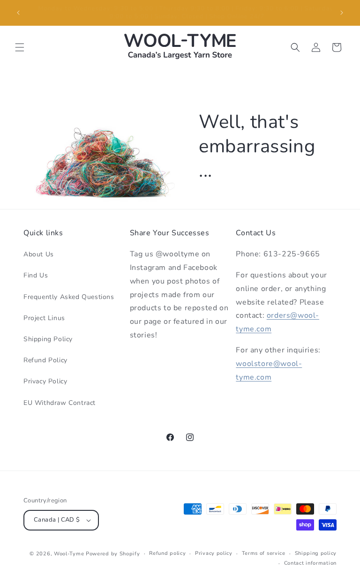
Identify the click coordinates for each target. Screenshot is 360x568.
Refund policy (167, 553)
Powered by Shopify (113, 553)
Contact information (310, 563)
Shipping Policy (48, 339)
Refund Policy (45, 360)
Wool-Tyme (69, 553)
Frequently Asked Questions (68, 296)
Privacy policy (213, 553)
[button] (19, 47)
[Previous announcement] (18, 12)
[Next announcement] (341, 12)
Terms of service (263, 553)
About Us (38, 254)
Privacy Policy (45, 381)
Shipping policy (316, 553)
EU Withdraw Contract (59, 402)
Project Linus (44, 318)
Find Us (35, 275)
